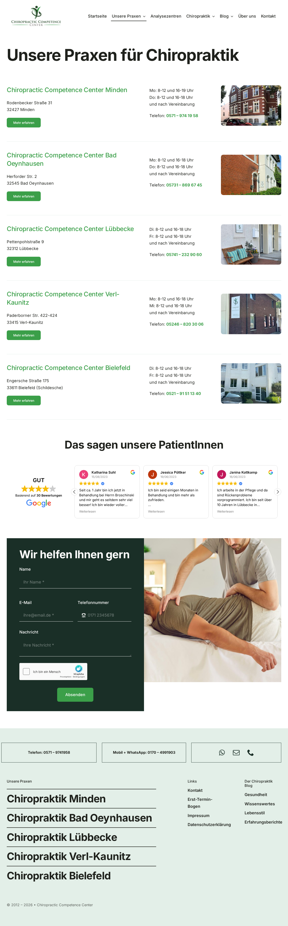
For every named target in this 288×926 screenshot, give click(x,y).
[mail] (236, 752)
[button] (277, 491)
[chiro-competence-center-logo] (36, 7)
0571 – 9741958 (56, 752)
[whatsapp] (222, 752)
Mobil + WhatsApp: (130, 752)
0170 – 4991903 (161, 752)
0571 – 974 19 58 (182, 115)
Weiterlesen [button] (87, 511)
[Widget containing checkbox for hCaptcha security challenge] (53, 671)
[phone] (251, 752)
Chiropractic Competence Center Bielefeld (68, 368)
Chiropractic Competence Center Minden (67, 90)
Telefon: (35, 752)
